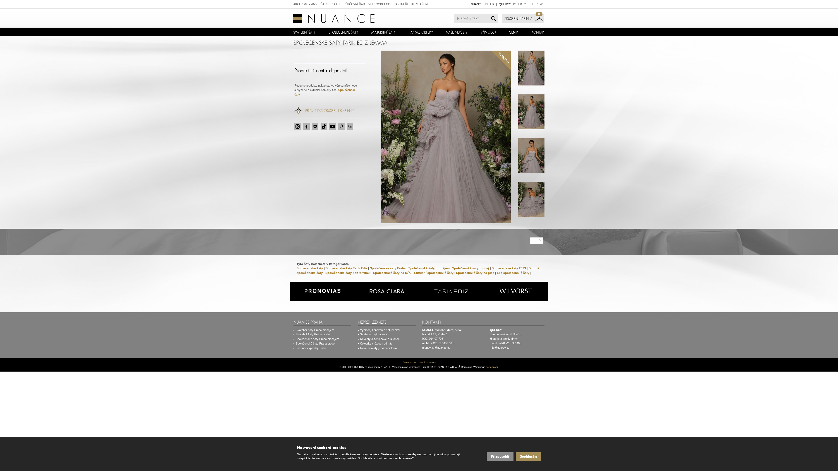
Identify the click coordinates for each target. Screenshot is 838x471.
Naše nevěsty (456, 32)
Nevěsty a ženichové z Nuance (380, 339)
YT (526, 4)
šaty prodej (330, 4)
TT (532, 4)
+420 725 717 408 (509, 343)
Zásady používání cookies (419, 362)
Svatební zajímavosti (373, 334)
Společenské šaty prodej (470, 268)
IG (486, 4)
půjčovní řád (354, 4)
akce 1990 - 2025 (305, 4)
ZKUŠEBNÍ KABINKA (518, 18)
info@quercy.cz (500, 347)
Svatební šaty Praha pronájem (315, 330)
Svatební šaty (304, 32)
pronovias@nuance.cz (436, 347)
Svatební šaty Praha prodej (313, 334)
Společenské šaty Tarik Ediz (346, 268)
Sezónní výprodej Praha (311, 348)
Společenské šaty (343, 32)
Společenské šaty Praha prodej (315, 343)
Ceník (513, 32)
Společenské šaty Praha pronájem (317, 339)
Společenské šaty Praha (388, 268)
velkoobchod (379, 4)
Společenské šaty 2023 (509, 268)
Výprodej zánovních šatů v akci (380, 330)
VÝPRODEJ (488, 32)
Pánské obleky (421, 32)
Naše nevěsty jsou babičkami (378, 348)
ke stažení (419, 4)
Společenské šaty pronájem (429, 268)
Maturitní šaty (383, 32)
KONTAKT (538, 32)
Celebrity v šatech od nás (376, 343)
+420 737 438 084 (442, 343)
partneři (401, 4)
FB (492, 4)
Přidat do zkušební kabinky (329, 110)
